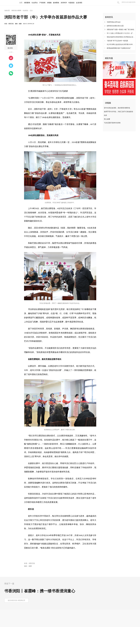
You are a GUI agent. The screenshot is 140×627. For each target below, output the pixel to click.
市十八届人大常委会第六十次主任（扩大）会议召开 (120, 33)
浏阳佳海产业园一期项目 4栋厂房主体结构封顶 (120, 29)
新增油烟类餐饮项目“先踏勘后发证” (117, 48)
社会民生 (25, 10)
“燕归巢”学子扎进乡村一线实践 (116, 41)
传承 (105, 115)
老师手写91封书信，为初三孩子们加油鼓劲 (118, 111)
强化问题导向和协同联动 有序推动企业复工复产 (120, 37)
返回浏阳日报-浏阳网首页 (16, 600)
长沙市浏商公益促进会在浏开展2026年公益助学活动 (120, 44)
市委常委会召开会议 (112, 22)
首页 (20, 3)
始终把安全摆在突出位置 (114, 26)
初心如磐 (107, 119)
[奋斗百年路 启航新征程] (119, 87)
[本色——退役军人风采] (119, 69)
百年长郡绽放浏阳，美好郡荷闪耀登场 (117, 108)
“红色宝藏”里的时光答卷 (112, 123)
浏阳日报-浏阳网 (16, 10)
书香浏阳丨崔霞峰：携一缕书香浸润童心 (39, 591)
